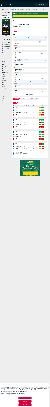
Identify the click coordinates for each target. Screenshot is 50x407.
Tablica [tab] (15, 102)
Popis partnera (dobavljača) (6, 394)
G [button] (33, 105)
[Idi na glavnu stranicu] (10, 5)
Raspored (32, 30)
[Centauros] (16, 122)
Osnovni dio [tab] (16, 98)
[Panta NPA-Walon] (16, 124)
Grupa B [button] (16, 117)
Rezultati (26, 30)
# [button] (13, 105)
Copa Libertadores (5, 17)
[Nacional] (16, 136)
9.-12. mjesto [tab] (30, 98)
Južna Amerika (24, 20)
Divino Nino (19, 126)
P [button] (26, 105)
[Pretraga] (36, 4)
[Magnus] (16, 120)
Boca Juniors (19, 110)
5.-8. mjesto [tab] (23, 98)
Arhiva (42, 30)
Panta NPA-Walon (20, 124)
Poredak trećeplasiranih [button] (19, 141)
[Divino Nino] (16, 127)
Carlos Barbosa (20, 107)
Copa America (4, 15)
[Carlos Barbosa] (16, 107)
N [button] (28, 105)
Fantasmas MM (20, 112)
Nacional (19, 136)
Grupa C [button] (16, 129)
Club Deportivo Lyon (20, 131)
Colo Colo (19, 138)
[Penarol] (16, 115)
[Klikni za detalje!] (30, 43)
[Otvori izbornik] (46, 4)
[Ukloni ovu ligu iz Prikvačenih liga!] (32, 24)
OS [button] (24, 105)
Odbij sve (25, 401)
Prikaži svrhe (25, 404)
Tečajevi (20, 30)
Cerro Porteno (20, 134)
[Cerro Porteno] (16, 134)
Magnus (18, 119)
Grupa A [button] (16, 105)
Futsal (16, 20)
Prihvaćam (25, 398)
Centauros (19, 122)
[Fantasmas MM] (16, 112)
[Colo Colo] (16, 139)
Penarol (18, 114)
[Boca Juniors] (16, 110)
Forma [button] (42, 105)
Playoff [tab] (36, 98)
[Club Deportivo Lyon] (16, 132)
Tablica (37, 30)
